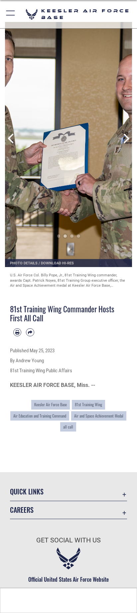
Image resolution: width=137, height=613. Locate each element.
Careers (22, 510)
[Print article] (17, 332)
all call (68, 427)
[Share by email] (30, 332)
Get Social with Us (68, 540)
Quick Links (27, 491)
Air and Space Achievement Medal (98, 416)
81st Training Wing (88, 404)
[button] (11, 14)
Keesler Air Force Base (50, 404)
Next (125, 138)
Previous (11, 138)
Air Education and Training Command (39, 416)
